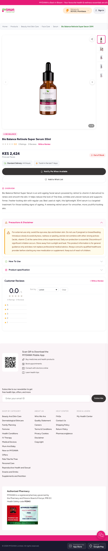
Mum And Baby (9, 446)
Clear (64, 290)
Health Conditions (10, 433)
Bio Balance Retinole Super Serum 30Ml (77, 26)
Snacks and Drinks (10, 472)
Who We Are (40, 416)
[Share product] (92, 39)
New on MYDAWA (10, 450)
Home (4, 26)
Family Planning (9, 425)
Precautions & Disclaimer (21, 222)
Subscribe (98, 398)
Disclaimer (39, 438)
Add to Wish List (55, 179)
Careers (38, 425)
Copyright (39, 442)
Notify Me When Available (55, 171)
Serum (55, 26)
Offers (5, 455)
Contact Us (61, 420)
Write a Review (44, 144)
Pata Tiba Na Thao (10, 459)
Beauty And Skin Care (30, 26)
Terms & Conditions (43, 429)
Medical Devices (9, 442)
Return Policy (62, 429)
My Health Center (85, 416)
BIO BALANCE (10, 134)
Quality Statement (43, 420)
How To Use (15, 261)
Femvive (6, 429)
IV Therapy (7, 438)
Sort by (33, 289)
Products (14, 26)
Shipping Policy (62, 425)
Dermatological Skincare (13, 420)
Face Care (46, 26)
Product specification (19, 270)
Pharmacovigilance (64, 433)
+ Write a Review (97, 281)
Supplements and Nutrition (14, 476)
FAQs (58, 416)
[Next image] (92, 82)
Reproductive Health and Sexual (16, 468)
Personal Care (8, 463)
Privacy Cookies (42, 433)
